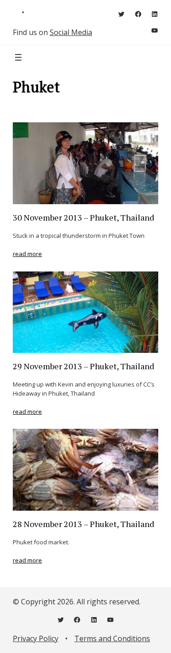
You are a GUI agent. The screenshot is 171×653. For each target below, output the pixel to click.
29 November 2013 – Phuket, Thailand (83, 366)
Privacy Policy (35, 638)
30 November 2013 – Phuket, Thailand (83, 217)
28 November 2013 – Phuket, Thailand (83, 524)
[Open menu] (18, 57)
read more (27, 254)
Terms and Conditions (112, 638)
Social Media (71, 32)
